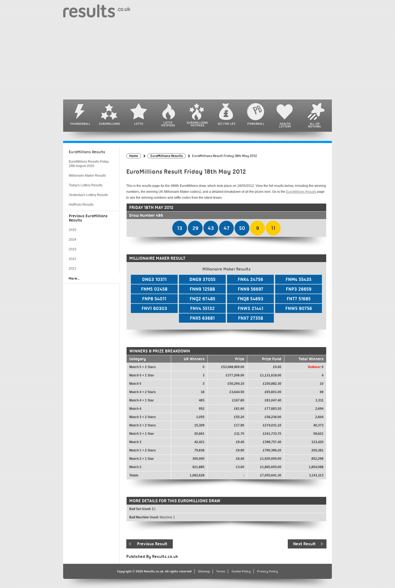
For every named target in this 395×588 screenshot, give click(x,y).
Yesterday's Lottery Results (88, 195)
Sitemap (204, 571)
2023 (72, 249)
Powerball (255, 124)
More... (74, 278)
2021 (72, 268)
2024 (72, 239)
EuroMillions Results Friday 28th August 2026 (89, 164)
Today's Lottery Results (85, 185)
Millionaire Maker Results (87, 175)
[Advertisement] (197, 59)
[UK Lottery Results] (96, 11)
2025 (72, 230)
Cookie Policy (241, 571)
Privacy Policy (267, 571)
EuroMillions (109, 124)
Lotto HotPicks (168, 124)
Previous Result (152, 543)
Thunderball (80, 124)
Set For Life (226, 124)
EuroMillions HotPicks (197, 124)
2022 (72, 259)
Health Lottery (285, 125)
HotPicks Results (81, 204)
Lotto (138, 124)
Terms (220, 571)
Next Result (304, 543)
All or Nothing (314, 125)
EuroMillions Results (301, 192)
